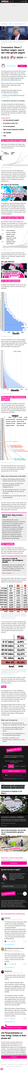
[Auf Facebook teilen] (2, 57)
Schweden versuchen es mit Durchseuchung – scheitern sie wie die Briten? (14, 739)
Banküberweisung (20, 778)
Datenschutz (9, 1066)
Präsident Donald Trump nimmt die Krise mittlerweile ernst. (12, 79)
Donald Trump (6, 787)
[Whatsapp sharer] (5, 825)
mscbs (6, 618)
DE (20, 1)
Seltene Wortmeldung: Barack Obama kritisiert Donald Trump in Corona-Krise (14, 480)
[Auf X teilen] (3, 825)
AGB (26, 1064)
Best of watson (19, 785)
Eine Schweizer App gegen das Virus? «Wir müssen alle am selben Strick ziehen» (13, 729)
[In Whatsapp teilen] (5, 57)
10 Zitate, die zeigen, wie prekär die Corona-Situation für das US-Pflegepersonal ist (13, 485)
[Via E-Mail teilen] (8, 57)
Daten (13, 787)
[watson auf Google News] (25, 57)
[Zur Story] (14, 1045)
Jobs (16, 1064)
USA (10, 23)
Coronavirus (20, 787)
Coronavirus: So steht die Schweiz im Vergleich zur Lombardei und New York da (15, 724)
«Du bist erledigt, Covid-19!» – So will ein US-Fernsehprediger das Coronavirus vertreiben (14, 491)
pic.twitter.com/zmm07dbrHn (10, 94)
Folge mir (22, 66)
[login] (2, 1069)
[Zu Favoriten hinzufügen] (14, 57)
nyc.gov (5, 674)
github (5, 249)
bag (9, 618)
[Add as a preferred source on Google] (20, 57)
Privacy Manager (18, 1066)
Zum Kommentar (9, 944)
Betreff (3, 883)
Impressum (21, 1064)
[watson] (5, 1)
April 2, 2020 (5, 97)
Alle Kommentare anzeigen (14, 1027)
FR (23, 1)
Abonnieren (14, 863)
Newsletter (4, 1064)
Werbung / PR (11, 1064)
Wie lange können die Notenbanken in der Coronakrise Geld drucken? (14, 734)
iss (4, 618)
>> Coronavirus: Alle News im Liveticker (13, 101)
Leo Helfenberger (11, 66)
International (4, 23)
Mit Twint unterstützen (16, 775)
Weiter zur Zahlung (14, 771)
